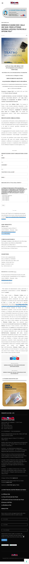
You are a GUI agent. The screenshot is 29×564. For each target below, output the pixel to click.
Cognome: (3, 528)
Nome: (2, 522)
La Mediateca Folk (6, 505)
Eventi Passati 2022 (5, 22)
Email (3, 177)
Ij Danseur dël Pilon (6, 502)
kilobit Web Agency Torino (13, 484)
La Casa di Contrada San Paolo (9, 497)
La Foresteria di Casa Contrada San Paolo (12, 499)
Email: (2, 517)
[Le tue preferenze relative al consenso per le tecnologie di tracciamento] (26, 561)
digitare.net (15, 478)
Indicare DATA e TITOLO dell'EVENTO (11, 182)
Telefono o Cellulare (8, 172)
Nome (3, 157)
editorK (3, 35)
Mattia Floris (9, 482)
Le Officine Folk (5, 494)
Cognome (4, 164)
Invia (3, 205)
